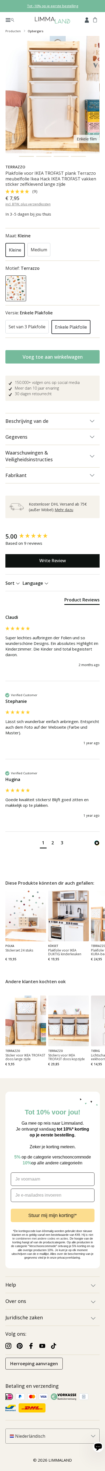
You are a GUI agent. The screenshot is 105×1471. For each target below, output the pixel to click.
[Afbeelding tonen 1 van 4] (26, 156)
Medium (39, 250)
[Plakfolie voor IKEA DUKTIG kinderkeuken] (68, 916)
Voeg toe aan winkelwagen (53, 357)
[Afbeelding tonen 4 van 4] (78, 156)
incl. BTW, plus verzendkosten (28, 204)
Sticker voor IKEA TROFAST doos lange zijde (25, 1057)
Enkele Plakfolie (71, 327)
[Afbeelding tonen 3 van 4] (61, 156)
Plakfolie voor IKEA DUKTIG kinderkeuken (64, 952)
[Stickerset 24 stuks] (25, 916)
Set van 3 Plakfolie (27, 327)
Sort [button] (10, 583)
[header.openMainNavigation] (9, 19)
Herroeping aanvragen (34, 1364)
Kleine (15, 250)
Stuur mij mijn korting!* (52, 1215)
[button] (43, 843)
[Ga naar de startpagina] (52, 20)
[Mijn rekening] (86, 19)
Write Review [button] (52, 561)
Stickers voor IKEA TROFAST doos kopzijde (66, 1057)
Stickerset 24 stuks (19, 951)
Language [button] (33, 583)
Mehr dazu (64, 509)
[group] (52, 536)
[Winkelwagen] (95, 19)
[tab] (82, 601)
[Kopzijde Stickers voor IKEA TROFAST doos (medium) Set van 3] (68, 1021)
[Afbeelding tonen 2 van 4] (43, 156)
